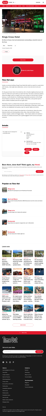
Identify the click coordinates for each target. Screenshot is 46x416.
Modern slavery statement (8, 399)
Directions (28, 149)
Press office (5, 372)
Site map (4, 407)
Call (27, 152)
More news (23, 325)
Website (35, 149)
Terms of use (5, 390)
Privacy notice (5, 381)
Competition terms (6, 395)
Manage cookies (6, 402)
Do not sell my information (8, 383)
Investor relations (6, 374)
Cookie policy (5, 386)
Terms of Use (21, 175)
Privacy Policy (28, 175)
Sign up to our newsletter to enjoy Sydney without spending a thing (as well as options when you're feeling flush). (22, 168)
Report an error (28, 374)
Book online (22, 60)
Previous (4, 20)
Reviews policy (5, 393)
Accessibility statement (7, 388)
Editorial (26, 370)
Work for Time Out (6, 377)
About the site (5, 397)
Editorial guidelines (6, 379)
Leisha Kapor (30, 70)
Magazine (27, 382)
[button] (21, 132)
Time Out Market (28, 377)
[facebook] (3, 362)
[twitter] (6, 362)
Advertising (27, 372)
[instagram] (10, 362)
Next (42, 20)
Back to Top (24, 332)
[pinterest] (13, 362)
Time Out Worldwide (29, 387)
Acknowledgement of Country (8, 370)
